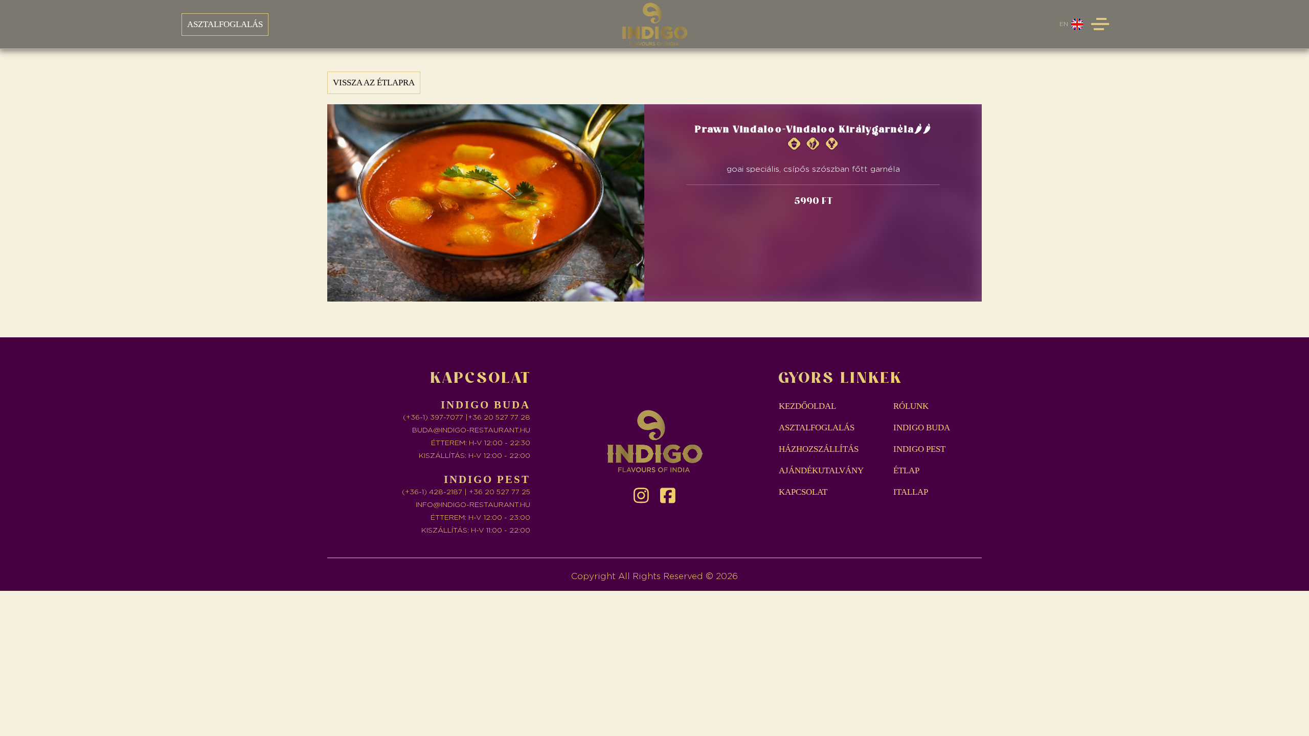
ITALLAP (910, 492)
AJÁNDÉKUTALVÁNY (821, 470)
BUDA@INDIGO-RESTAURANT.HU (471, 430)
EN (1063, 24)
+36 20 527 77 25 (499, 492)
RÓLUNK (911, 406)
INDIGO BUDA (921, 427)
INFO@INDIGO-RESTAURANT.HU (473, 505)
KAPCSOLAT (803, 492)
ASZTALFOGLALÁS (225, 24)
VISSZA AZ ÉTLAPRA (374, 82)
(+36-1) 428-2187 (432, 492)
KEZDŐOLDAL (807, 406)
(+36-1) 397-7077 (433, 417)
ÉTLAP (906, 470)
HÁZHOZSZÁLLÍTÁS (819, 449)
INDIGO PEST (919, 449)
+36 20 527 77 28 (499, 417)
